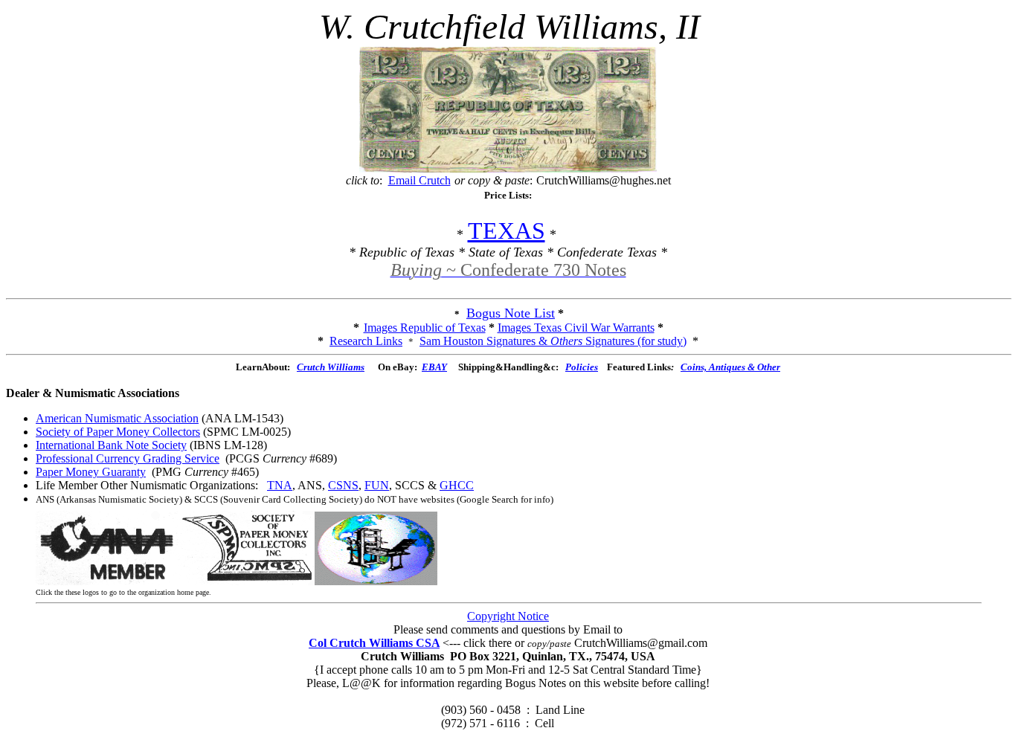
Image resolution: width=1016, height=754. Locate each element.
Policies (581, 367)
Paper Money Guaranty (91, 471)
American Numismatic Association (117, 418)
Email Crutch (419, 180)
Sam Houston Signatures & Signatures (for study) (553, 341)
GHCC (457, 485)
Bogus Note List (510, 313)
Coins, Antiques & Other (730, 367)
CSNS (343, 485)
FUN (376, 485)
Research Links (365, 341)
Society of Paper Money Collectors (118, 431)
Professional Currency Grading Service (127, 458)
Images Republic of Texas (425, 327)
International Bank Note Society (111, 445)
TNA (279, 485)
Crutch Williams (330, 367)
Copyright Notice (508, 616)
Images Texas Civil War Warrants (576, 327)
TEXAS (506, 230)
